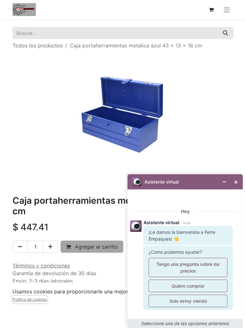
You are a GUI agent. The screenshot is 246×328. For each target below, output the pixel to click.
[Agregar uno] (50, 247)
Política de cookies (30, 299)
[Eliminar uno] (20, 247)
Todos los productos (37, 45)
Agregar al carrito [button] (95, 246)
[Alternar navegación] (227, 10)
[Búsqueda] (225, 33)
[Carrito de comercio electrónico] (211, 9)
